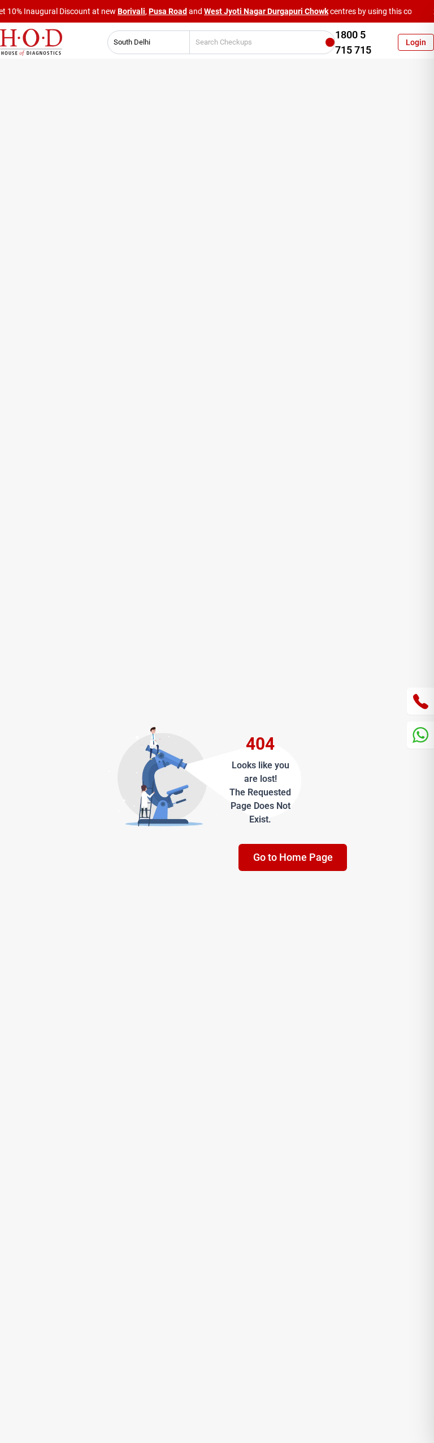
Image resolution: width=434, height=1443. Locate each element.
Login (416, 42)
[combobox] (145, 42)
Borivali (131, 11)
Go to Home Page (293, 857)
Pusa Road (168, 11)
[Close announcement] (422, 11)
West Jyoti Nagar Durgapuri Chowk (266, 11)
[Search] (330, 42)
